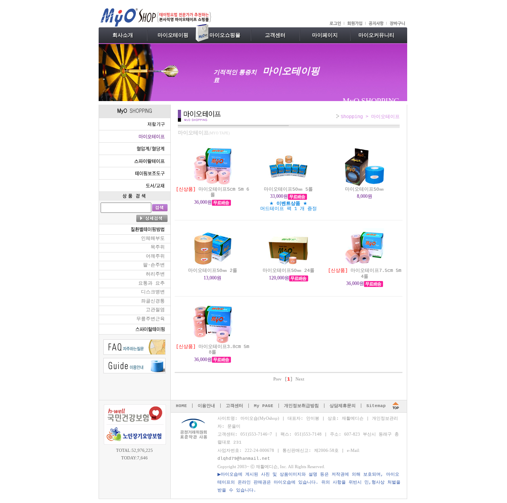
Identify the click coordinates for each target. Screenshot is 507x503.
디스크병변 (153, 292)
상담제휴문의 (343, 406)
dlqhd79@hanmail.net (243, 458)
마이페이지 (325, 35)
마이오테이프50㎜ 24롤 (288, 270)
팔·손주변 (154, 265)
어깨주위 (155, 256)
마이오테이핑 (173, 35)
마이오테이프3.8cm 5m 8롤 (212, 349)
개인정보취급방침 (301, 406)
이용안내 (206, 406)
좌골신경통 (153, 301)
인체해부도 (153, 238)
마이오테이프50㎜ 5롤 (288, 189)
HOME (181, 406)
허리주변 (155, 274)
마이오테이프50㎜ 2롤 (212, 270)
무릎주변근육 (150, 319)
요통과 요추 (151, 283)
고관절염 (155, 310)
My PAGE (263, 406)
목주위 (158, 247)
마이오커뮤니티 (376, 35)
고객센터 (275, 35)
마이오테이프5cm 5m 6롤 (212, 192)
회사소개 (122, 35)
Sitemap (376, 406)
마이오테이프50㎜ (364, 189)
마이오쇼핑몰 (225, 35)
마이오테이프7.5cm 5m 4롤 (364, 273)
